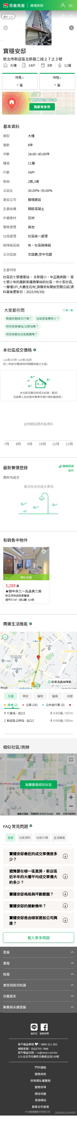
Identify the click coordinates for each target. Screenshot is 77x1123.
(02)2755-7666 (39, 1048)
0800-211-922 (49, 1044)
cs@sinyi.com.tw (47, 1052)
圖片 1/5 (8, 16)
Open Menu (70, 5)
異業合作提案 (40, 1107)
